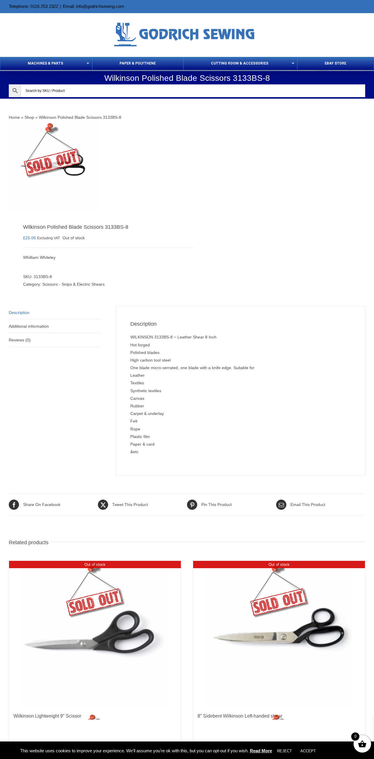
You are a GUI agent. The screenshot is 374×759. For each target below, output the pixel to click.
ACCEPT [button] (308, 751)
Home (14, 117)
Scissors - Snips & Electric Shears (73, 284)
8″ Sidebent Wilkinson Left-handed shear (240, 715)
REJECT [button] (284, 751)
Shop (29, 117)
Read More (261, 750)
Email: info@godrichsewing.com (93, 6)
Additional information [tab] (29, 326)
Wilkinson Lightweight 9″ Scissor (47, 715)
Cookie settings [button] (337, 751)
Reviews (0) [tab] (20, 340)
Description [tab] (19, 312)
